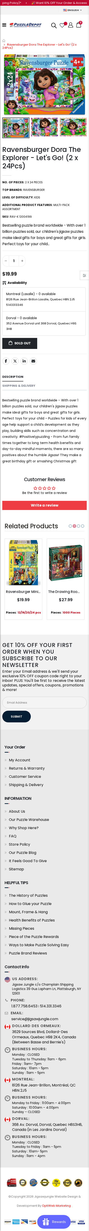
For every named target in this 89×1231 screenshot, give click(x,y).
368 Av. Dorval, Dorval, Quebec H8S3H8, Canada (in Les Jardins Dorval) (47, 1127)
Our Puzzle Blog (22, 852)
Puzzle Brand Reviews (28, 953)
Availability (17, 282)
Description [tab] (12, 377)
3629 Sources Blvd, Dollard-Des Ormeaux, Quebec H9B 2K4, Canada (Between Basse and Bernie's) (44, 1037)
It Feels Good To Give (28, 861)
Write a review (44, 505)
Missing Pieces (21, 928)
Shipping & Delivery (26, 784)
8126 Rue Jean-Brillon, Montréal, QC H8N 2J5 (44, 1088)
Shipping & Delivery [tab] (18, 386)
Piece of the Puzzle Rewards (34, 936)
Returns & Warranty (27, 768)
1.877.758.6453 (24, 1006)
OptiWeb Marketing (56, 1206)
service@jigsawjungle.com (34, 1019)
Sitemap (16, 869)
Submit (16, 716)
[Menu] (4, 25)
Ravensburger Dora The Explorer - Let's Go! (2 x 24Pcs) (41, 158)
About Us (17, 811)
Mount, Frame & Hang (28, 912)
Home (4, 40)
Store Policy (19, 844)
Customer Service (25, 776)
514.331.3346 (50, 1006)
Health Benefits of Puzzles (32, 920)
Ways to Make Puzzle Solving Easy (39, 945)
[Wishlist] (62, 25)
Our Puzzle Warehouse (29, 819)
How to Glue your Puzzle (30, 903)
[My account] (70, 25)
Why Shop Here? (24, 828)
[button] (70, 526)
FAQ (12, 836)
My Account (19, 760)
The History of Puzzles (28, 895)
